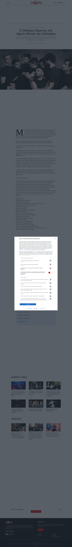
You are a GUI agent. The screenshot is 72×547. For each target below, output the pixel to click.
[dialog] (36, 273)
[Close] (55, 239)
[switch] (49, 260)
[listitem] (36, 258)
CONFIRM (28, 304)
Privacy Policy (42, 308)
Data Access (36, 308)
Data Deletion (29, 308)
